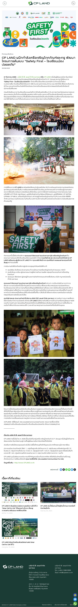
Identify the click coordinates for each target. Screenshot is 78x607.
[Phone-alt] (75, 604)
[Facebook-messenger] (75, 599)
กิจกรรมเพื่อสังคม (7, 54)
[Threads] (75, 469)
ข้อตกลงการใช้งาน (47, 605)
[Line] (69, 469)
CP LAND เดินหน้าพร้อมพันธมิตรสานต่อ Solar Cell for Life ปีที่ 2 (18, 543)
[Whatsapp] (66, 469)
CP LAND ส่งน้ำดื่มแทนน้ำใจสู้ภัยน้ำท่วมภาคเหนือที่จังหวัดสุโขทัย (57, 507)
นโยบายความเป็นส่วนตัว (61, 605)
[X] (63, 469)
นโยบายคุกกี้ (73, 605)
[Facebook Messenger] (72, 469)
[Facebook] (61, 469)
